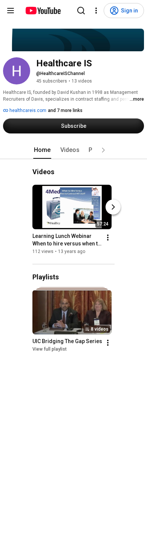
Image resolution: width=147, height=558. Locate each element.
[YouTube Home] (43, 10)
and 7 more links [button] (65, 110)
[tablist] (73, 150)
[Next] (113, 207)
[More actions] (107, 237)
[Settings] (96, 10)
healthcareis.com (27, 110)
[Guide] (10, 10)
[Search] (81, 10)
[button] (103, 150)
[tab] (42, 150)
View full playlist (49, 349)
